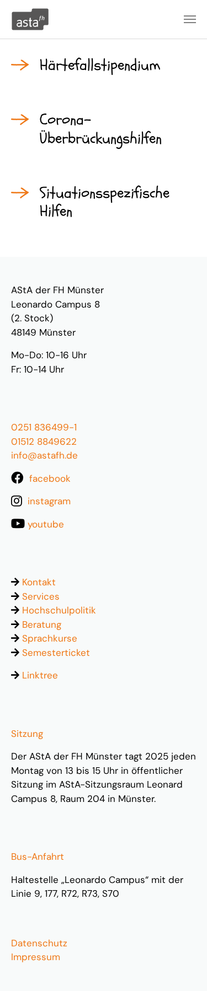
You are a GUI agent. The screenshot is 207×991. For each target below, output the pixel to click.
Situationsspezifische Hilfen (104, 202)
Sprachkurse (49, 638)
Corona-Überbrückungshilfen (101, 129)
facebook (50, 478)
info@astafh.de (44, 455)
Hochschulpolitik (59, 610)
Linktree (40, 675)
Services (41, 596)
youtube (46, 524)
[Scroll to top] (180, 964)
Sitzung (27, 734)
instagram (49, 501)
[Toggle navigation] (190, 19)
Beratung (41, 624)
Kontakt (39, 582)
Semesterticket (56, 653)
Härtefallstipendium (100, 65)
